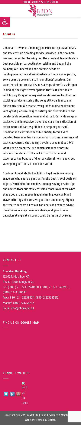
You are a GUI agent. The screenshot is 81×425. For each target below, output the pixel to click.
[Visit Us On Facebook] (12, 394)
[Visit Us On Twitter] (6, 394)
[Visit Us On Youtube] (18, 394)
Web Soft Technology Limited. (40, 419)
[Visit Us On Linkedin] (24, 394)
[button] (5, 22)
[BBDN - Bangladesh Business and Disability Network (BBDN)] (40, 10)
